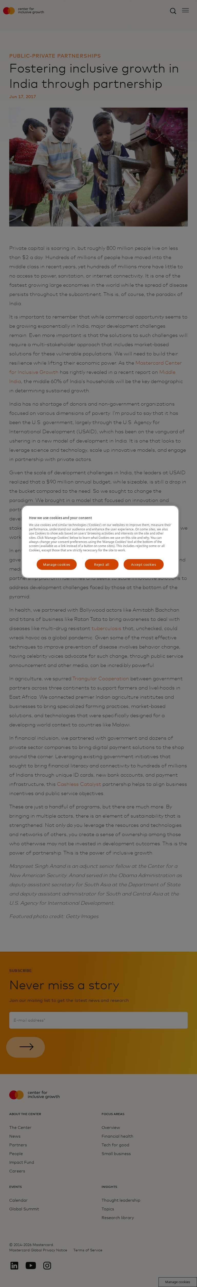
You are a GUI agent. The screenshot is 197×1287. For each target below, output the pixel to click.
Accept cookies (143, 564)
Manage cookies (56, 564)
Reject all (101, 564)
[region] (100, 541)
